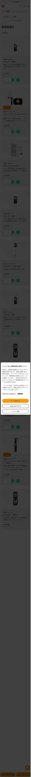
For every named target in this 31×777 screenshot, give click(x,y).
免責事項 (20, 393)
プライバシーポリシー (9, 393)
